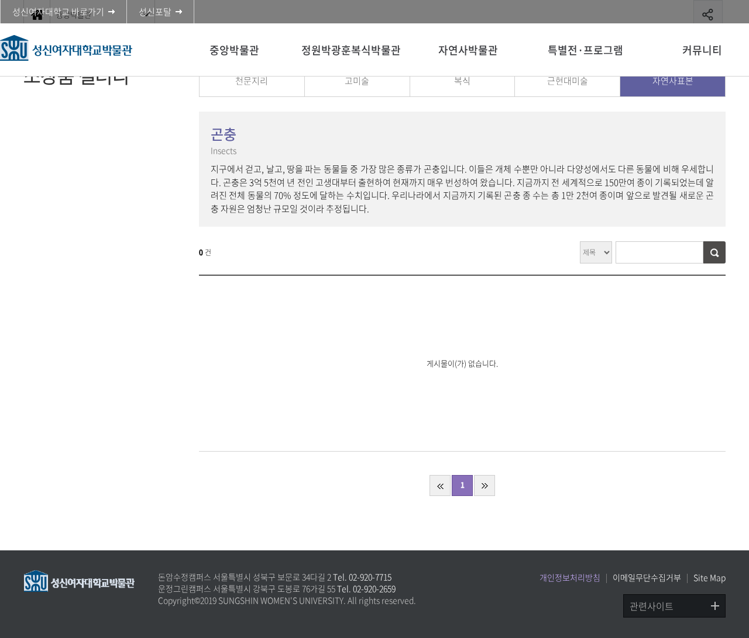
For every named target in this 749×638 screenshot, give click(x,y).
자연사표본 (672, 80)
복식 (462, 80)
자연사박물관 (468, 50)
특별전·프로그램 (585, 50)
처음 (440, 485)
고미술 (357, 80)
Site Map (709, 577)
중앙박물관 (234, 50)
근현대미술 (567, 80)
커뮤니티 (702, 50)
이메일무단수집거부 (647, 577)
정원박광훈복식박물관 (351, 50)
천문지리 (251, 80)
